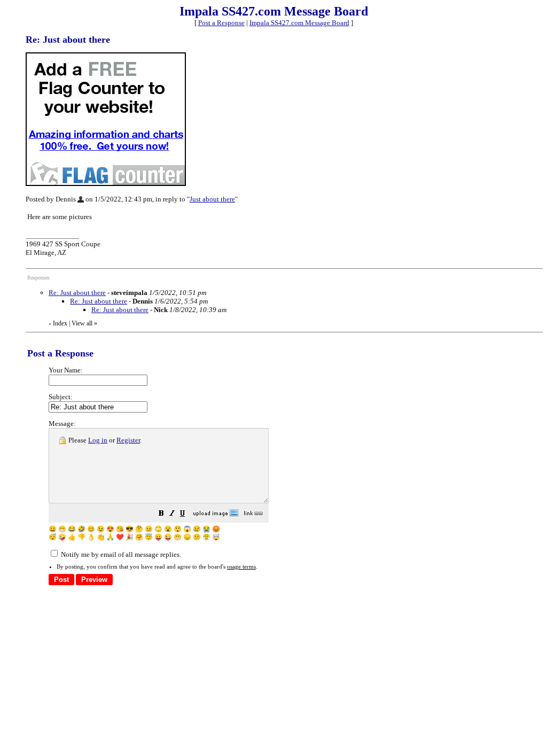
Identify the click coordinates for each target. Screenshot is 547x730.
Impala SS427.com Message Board (299, 23)
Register (128, 440)
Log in (97, 440)
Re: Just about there (77, 293)
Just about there (212, 199)
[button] (161, 515)
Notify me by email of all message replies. (120, 554)
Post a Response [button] (221, 23)
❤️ (120, 537)
